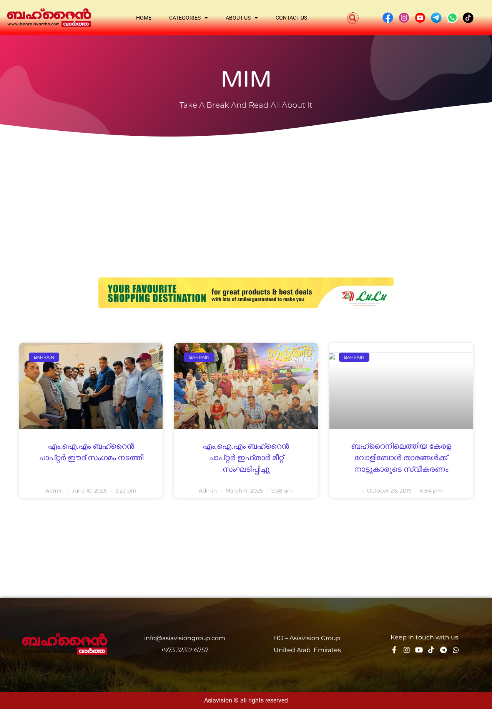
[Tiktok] (431, 649)
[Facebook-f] (394, 649)
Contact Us (291, 18)
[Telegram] (443, 649)
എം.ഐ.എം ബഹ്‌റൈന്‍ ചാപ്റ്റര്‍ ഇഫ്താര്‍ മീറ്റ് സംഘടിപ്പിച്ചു (246, 458)
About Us (238, 18)
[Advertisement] (246, 196)
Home (143, 18)
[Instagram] (406, 649)
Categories (185, 18)
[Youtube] (419, 649)
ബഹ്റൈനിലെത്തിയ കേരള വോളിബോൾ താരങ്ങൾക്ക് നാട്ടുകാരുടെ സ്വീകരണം (401, 458)
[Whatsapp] (455, 649)
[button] (353, 18)
